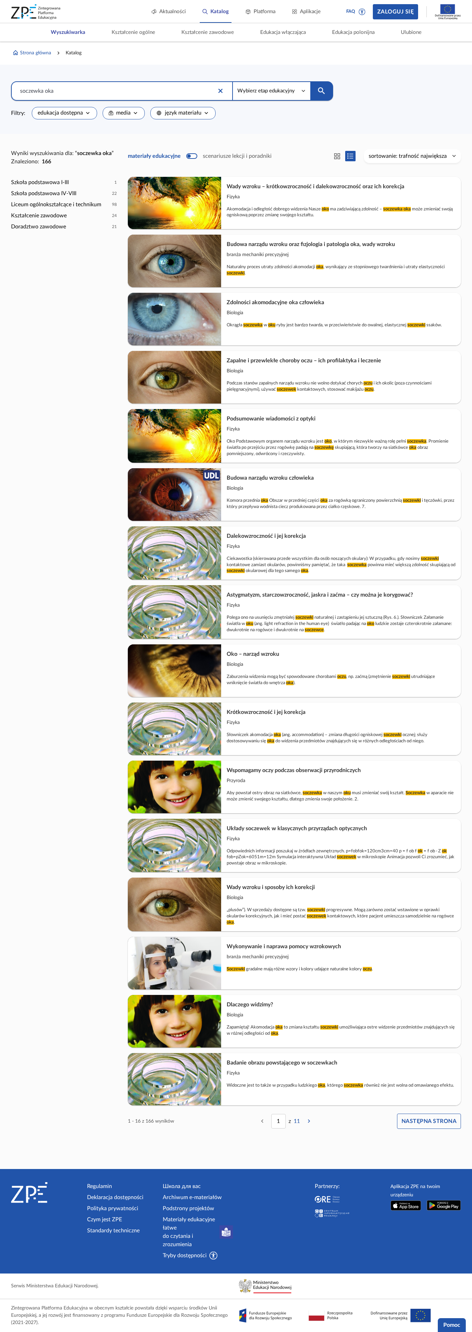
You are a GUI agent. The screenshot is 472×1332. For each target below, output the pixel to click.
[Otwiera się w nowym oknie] (405, 1205)
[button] (362, 12)
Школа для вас (182, 1186)
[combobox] (64, 113)
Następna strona (429, 1121)
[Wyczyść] (220, 91)
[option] (64, 182)
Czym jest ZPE (104, 1219)
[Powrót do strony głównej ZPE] (36, 11)
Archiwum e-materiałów (192, 1197)
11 (297, 1121)
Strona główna (35, 53)
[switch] (200, 156)
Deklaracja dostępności (115, 1197)
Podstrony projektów (188, 1208)
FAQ (350, 11)
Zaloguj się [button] (395, 12)
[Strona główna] (46, 1192)
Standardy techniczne (113, 1230)
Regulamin (99, 1186)
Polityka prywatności (112, 1208)
